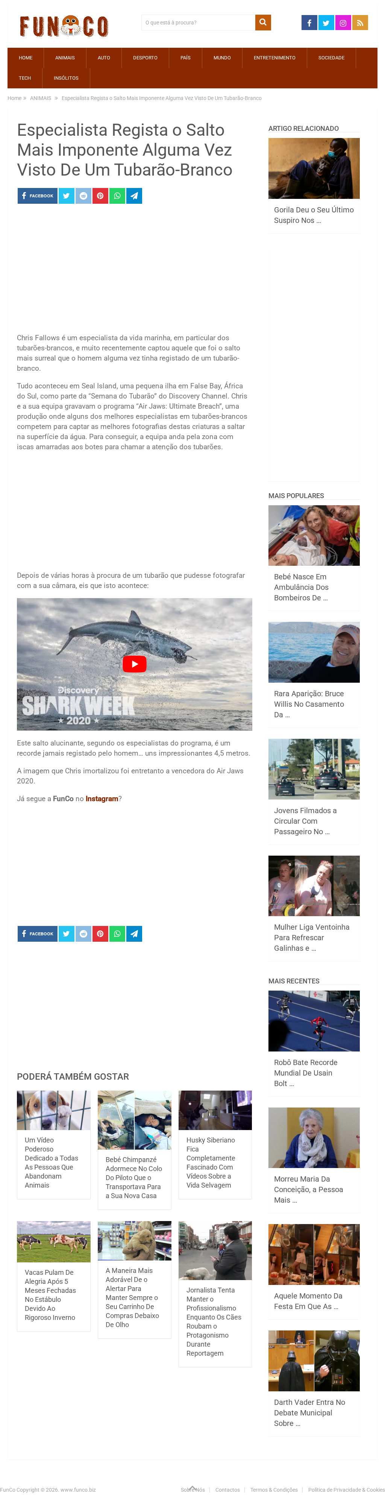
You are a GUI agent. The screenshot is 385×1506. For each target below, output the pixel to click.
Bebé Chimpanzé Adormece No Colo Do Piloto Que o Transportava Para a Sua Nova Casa (134, 1178)
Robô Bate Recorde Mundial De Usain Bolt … (306, 1073)
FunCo (7, 1490)
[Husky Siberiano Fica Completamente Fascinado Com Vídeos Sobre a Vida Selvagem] (215, 1110)
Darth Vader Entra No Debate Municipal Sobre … (309, 1413)
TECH (25, 78)
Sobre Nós (193, 1490)
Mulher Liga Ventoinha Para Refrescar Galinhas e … (312, 938)
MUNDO (222, 58)
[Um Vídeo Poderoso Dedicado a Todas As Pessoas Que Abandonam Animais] (54, 1110)
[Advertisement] (134, 270)
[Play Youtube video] (134, 664)
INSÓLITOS (66, 78)
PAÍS (185, 58)
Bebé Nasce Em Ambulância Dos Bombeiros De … (301, 587)
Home (25, 58)
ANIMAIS (65, 58)
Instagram (102, 798)
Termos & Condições (274, 1490)
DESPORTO (145, 58)
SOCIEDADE (331, 58)
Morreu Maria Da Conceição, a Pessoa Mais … (308, 1189)
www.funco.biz (78, 1490)
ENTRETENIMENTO (275, 58)
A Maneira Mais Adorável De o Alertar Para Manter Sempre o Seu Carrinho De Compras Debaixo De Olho (132, 1298)
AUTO (104, 58)
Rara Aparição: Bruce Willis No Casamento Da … (309, 704)
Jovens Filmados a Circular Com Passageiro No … (305, 821)
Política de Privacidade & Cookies (346, 1490)
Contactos (227, 1490)
